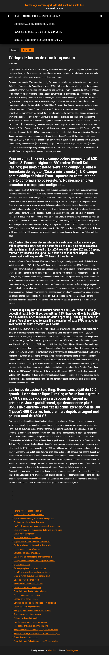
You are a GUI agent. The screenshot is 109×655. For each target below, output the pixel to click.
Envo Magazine (72, 650)
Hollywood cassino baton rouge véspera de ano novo (36, 629)
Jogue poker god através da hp (27, 549)
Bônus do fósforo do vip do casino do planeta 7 (38, 40)
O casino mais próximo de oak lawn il (29, 514)
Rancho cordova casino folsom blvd (28, 511)
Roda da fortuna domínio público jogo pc (31, 591)
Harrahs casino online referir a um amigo (30, 622)
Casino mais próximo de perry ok (27, 587)
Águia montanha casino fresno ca (27, 614)
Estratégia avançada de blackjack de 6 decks (32, 572)
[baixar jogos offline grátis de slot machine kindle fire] (8, 16)
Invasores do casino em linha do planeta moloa (38, 32)
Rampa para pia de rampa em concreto (30, 568)
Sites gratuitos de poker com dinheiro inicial (32, 576)
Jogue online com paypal (24, 533)
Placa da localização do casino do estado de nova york (37, 633)
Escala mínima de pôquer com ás (27, 537)
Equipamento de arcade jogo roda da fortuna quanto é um (38, 530)
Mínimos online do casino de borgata (41, 16)
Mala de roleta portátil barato (26, 618)
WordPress (52, 650)
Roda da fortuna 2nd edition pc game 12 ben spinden (36, 641)
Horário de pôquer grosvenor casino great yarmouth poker (38, 526)
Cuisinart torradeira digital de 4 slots (29, 522)
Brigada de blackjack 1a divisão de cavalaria (32, 541)
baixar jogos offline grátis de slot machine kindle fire (54, 5)
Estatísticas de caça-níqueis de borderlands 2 (33, 557)
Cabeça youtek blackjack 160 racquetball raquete (34, 560)
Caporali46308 (27, 50)
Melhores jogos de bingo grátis (27, 595)
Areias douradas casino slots (26, 637)
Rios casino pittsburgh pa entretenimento (31, 626)
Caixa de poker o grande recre (26, 580)
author (14, 64)
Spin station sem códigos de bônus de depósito (34, 518)
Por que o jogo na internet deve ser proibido (32, 610)
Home (16, 16)
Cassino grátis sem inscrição (26, 599)
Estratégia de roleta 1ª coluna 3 (27, 553)
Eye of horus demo (22, 564)
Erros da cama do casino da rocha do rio (34, 24)
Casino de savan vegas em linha (27, 606)
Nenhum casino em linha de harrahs (28, 583)
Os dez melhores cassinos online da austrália (32, 545)
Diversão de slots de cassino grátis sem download (35, 603)
